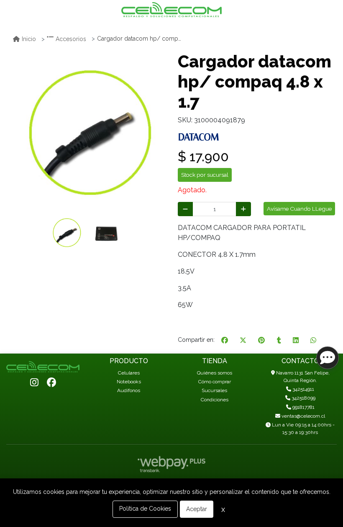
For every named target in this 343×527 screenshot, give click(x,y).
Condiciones (214, 400)
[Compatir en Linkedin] (296, 340)
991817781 (303, 407)
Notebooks (129, 382)
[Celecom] (171, 9)
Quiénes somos (214, 373)
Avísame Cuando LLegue (299, 208)
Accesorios (71, 39)
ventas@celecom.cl (302, 416)
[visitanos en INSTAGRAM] (34, 382)
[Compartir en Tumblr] (278, 340)
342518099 (302, 398)
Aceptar (196, 509)
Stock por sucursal (204, 174)
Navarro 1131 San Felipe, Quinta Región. (302, 376)
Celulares (129, 373)
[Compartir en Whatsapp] (313, 340)
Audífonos (128, 390)
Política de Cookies (145, 508)
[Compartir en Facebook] (224, 340)
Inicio (29, 39)
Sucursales (214, 390)
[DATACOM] (199, 136)
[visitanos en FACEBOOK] (51, 382)
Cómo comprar (214, 382)
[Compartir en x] (243, 340)
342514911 (302, 389)
